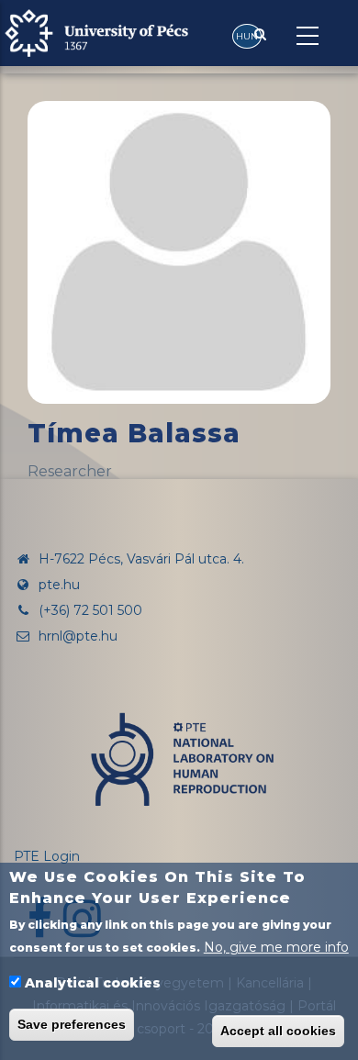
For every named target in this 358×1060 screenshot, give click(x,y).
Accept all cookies (278, 1030)
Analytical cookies (93, 983)
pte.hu (59, 584)
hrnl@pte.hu (76, 636)
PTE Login (47, 856)
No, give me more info (276, 947)
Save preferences (71, 1024)
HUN (247, 36)
